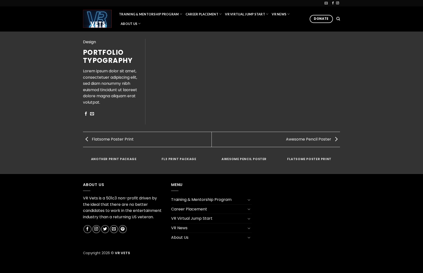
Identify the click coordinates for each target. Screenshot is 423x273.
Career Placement (202, 14)
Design (89, 42)
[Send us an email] (114, 229)
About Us (129, 24)
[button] (326, 3)
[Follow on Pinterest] (123, 229)
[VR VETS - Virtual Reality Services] (97, 19)
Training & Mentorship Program (149, 14)
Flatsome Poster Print (112, 139)
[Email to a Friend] (92, 114)
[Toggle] (249, 200)
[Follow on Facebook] (332, 3)
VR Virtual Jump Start (245, 14)
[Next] (339, 164)
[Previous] (84, 164)
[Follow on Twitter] (105, 229)
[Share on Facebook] (86, 114)
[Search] (338, 18)
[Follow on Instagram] (337, 3)
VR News (279, 14)
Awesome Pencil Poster (309, 139)
